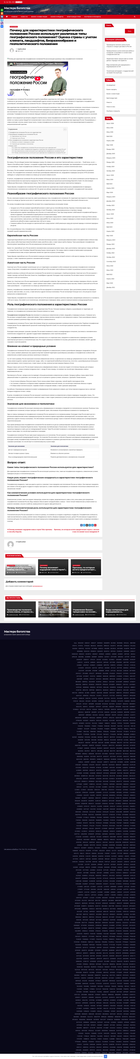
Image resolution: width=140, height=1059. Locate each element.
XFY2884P (105, 1027)
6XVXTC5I (87, 723)
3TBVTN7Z (125, 684)
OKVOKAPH (132, 925)
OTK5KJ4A (98, 931)
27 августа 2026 (13, 614)
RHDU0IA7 (107, 967)
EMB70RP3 (126, 811)
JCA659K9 (93, 867)
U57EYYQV (77, 994)
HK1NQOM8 (119, 845)
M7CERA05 (77, 900)
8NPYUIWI (94, 742)
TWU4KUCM (92, 991)
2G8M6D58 (101, 670)
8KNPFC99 (119, 740)
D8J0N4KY (78, 798)
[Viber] (2, 23)
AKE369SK (118, 767)
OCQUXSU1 (125, 922)
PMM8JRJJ (112, 939)
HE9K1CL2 (98, 842)
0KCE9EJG (113, 648)
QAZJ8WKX (132, 950)
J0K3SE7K (119, 861)
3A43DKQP (119, 679)
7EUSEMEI (93, 728)
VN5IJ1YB (105, 1008)
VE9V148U (126, 1005)
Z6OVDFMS (125, 1044)
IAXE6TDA (75, 856)
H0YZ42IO (98, 836)
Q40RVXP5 (119, 947)
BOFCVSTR (77, 781)
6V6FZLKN (98, 720)
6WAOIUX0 (125, 720)
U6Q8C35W (91, 994)
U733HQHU (97, 994)
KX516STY (105, 883)
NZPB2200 (92, 919)
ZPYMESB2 (132, 1050)
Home (75, 643)
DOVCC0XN (132, 800)
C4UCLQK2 (98, 784)
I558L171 (82, 853)
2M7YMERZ (132, 670)
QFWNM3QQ (125, 953)
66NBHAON (132, 709)
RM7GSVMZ (84, 969)
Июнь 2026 (110, 132)
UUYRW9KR (99, 1000)
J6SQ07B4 (119, 864)
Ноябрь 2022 (110, 253)
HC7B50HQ (132, 839)
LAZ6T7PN (125, 889)
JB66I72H (87, 867)
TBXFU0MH (100, 986)
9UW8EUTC (100, 759)
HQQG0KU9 (118, 847)
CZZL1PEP (86, 795)
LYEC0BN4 (98, 897)
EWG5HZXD (132, 814)
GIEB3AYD (112, 831)
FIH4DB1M (79, 823)
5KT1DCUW (105, 704)
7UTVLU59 (99, 734)
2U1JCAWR (132, 673)
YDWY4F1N (132, 1036)
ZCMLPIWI (119, 1047)
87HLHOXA (87, 737)
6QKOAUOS (126, 717)
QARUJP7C (118, 950)
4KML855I (105, 692)
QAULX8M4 (125, 950)
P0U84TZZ (86, 933)
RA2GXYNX (105, 964)
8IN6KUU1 (106, 740)
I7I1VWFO (113, 853)
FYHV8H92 (132, 825)
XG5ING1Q (119, 1027)
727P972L (119, 723)
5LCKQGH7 (119, 704)
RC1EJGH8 (125, 964)
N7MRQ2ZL (132, 911)
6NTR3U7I (105, 717)
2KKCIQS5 (119, 670)
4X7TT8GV (74, 698)
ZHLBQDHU (85, 1050)
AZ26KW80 (92, 773)
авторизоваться (37, 586)
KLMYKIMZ (99, 881)
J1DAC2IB (132, 861)
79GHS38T (113, 726)
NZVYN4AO (99, 919)
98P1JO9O (99, 751)
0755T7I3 (74, 645)
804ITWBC (119, 734)
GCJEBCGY (84, 831)
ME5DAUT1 (78, 903)
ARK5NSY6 (92, 770)
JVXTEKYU (118, 872)
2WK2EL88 (105, 676)
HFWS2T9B (118, 842)
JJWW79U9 (132, 867)
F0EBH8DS (92, 817)
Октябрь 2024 (111, 171)
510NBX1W (81, 698)
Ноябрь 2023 (110, 205)
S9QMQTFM (98, 975)
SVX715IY (132, 980)
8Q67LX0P (100, 742)
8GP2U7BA (87, 740)
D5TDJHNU (119, 795)
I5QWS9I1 (94, 853)
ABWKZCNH (125, 764)
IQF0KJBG (100, 859)
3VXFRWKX (132, 684)
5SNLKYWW (125, 706)
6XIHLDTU (75, 723)
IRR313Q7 (107, 859)
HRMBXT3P (125, 847)
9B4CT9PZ (119, 751)
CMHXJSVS (97, 789)
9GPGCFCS (119, 753)
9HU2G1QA (132, 753)
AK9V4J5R (112, 767)
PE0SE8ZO (119, 936)
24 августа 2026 (79, 614)
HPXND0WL (111, 847)
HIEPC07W (92, 845)
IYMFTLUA (107, 861)
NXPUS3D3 (85, 919)
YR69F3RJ (84, 1041)
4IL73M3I (87, 692)
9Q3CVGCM (79, 759)
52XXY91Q (107, 698)
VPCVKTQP (112, 1008)
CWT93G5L (125, 792)
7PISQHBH (112, 731)
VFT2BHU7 (79, 1008)
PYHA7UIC (105, 944)
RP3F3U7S (112, 969)
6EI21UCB (95, 715)
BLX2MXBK (119, 778)
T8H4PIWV (132, 983)
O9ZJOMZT (112, 922)
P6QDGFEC (84, 936)
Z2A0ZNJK (98, 1044)
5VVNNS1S (76, 709)
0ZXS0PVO (88, 654)
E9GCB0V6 (119, 809)
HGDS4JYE (132, 842)
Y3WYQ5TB (106, 1033)
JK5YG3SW (78, 870)
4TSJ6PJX (99, 695)
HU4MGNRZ (132, 847)
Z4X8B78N (111, 1044)
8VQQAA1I (104, 745)
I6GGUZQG (100, 853)
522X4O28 (100, 698)
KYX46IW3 (80, 886)
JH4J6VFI (120, 867)
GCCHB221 (77, 831)
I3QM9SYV (132, 850)
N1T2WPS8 (132, 908)
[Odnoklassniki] (2, 13)
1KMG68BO (119, 659)
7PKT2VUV (119, 731)
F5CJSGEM (126, 817)
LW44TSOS (79, 897)
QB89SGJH (79, 953)
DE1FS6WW (132, 798)
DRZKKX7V (91, 803)
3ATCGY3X (132, 679)
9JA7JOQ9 (93, 756)
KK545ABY (85, 881)
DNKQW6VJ (119, 800)
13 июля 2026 (111, 614)
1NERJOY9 (99, 662)
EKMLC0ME (119, 811)
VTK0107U (132, 1008)
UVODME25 (113, 1000)
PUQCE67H (132, 942)
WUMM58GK (117, 1019)
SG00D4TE (132, 975)
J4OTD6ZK (113, 864)
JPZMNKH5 (119, 870)
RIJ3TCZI (119, 967)
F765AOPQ (132, 817)
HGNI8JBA (79, 845)
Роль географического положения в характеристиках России (26, 140)
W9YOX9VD (98, 1014)
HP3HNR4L (104, 847)
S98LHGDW (90, 975)
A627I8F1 (126, 762)
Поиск (108, 25)
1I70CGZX (92, 659)
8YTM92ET (80, 748)
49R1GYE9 (85, 690)
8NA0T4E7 (87, 742)
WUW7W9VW (125, 1019)
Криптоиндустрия (74, 17)
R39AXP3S (119, 961)
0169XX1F (87, 643)
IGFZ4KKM (107, 856)
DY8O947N (80, 806)
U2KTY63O (119, 991)
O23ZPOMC (113, 919)
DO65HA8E (125, 800)
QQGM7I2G (86, 958)
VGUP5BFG (86, 1008)
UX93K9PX (132, 1000)
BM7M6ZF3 (132, 778)
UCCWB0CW (125, 994)
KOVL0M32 (112, 881)
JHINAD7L (126, 867)
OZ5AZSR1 (125, 931)
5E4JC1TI (107, 701)
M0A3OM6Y (105, 897)
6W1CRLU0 (118, 720)
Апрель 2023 (110, 231)
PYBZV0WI (98, 944)
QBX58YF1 (85, 953)
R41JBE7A (126, 961)
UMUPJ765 (118, 997)
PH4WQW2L (85, 939)
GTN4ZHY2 (132, 834)
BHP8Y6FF (85, 778)
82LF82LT (74, 737)
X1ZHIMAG (113, 1022)
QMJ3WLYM (126, 955)
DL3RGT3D (98, 800)
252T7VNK (119, 668)
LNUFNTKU (80, 895)
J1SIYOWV (80, 864)
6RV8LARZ (132, 717)
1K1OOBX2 (105, 659)
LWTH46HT (85, 897)
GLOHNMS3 (132, 831)
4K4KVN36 (99, 692)
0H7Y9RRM (94, 648)
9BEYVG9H (126, 751)
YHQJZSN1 (93, 1039)
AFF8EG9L (98, 767)
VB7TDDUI (99, 1005)
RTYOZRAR (132, 969)
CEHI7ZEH (91, 787)
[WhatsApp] (2, 10)
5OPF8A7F (98, 706)
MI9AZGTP (119, 903)
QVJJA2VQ (132, 958)
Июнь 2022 (110, 270)
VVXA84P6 (93, 1011)
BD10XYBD (105, 775)
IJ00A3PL (127, 856)
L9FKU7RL (99, 889)
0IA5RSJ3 (100, 648)
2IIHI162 (107, 670)
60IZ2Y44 (88, 709)
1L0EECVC (80, 662)
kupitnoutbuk (22, 49)
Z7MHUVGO (132, 1044)
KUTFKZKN (92, 883)
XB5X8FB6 (79, 1027)
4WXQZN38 (132, 695)
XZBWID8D (132, 1030)
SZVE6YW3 (106, 983)
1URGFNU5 (86, 665)
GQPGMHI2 (105, 834)
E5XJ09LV (99, 809)
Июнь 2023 (110, 222)
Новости (24, 17)
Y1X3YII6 (100, 1033)
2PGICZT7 (91, 673)
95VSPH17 (87, 751)
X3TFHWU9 (79, 1025)
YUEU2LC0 (98, 1041)
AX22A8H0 (79, 773)
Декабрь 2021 (111, 287)
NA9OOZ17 (92, 914)
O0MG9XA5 (105, 919)
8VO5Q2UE (98, 745)
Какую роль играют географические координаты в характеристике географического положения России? (40, 149)
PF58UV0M (132, 936)
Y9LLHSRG (99, 1036)
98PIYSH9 (106, 751)
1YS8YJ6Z (126, 665)
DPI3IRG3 (77, 803)
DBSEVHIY (98, 798)
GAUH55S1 (125, 828)
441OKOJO (126, 687)
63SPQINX (107, 709)
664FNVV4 (119, 709)
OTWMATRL (105, 931)
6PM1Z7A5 (111, 717)
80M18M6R (126, 734)
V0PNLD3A (99, 1003)
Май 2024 (109, 184)
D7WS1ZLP (126, 795)
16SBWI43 (100, 656)
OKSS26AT (125, 925)
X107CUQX (106, 1022)
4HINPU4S (81, 692)
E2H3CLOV (112, 806)
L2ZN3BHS (120, 886)
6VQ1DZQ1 (105, 720)
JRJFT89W (85, 872)
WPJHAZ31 (75, 1019)
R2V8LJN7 (113, 961)
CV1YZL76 (105, 792)
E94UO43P (112, 809)
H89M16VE (93, 839)
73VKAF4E (80, 726)
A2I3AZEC (93, 762)
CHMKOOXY (125, 787)
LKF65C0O (132, 892)
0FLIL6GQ (132, 645)
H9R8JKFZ (112, 839)
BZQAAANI (126, 781)
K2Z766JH (78, 875)
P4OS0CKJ (119, 933)
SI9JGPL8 (83, 978)
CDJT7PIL (85, 787)
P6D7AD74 (77, 936)
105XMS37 (95, 654)
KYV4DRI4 (132, 883)
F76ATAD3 (78, 820)
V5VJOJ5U (119, 1003)
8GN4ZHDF (80, 740)
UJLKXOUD (105, 997)
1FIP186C (133, 656)
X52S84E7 (99, 1025)
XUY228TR (97, 1030)
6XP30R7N (81, 723)
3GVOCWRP (119, 681)
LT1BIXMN (113, 895)
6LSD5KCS (126, 715)
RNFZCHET (98, 969)
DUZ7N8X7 (111, 803)
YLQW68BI (112, 1039)
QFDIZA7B (118, 953)
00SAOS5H (80, 643)
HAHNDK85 (126, 839)
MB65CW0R (118, 900)
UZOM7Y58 (92, 1003)
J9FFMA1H (126, 864)
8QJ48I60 (107, 742)
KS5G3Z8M (78, 883)
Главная (14, 17)
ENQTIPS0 (78, 814)
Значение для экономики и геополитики (22, 144)
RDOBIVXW (80, 967)
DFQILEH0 (77, 800)
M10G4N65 (111, 897)
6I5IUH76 (114, 715)
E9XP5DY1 (125, 809)
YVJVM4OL (112, 1041)
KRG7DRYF (132, 881)
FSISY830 (78, 825)
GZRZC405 (92, 836)
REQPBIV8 (93, 967)
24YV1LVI (113, 668)
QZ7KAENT (100, 961)
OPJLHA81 (132, 928)
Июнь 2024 (110, 179)
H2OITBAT (119, 836)
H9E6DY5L (106, 839)
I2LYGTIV (114, 850)
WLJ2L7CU (90, 1016)
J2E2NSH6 (93, 864)
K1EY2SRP (132, 872)
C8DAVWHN (119, 784)
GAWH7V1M (132, 828)
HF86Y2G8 (111, 842)
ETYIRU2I (118, 814)
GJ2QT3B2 (125, 831)
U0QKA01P (106, 991)
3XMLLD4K (106, 687)
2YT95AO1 (126, 676)
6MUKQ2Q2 (92, 717)
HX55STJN (81, 850)
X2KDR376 (120, 1022)
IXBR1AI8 (101, 861)
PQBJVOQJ (98, 942)
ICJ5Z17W (87, 856)
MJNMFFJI (84, 906)
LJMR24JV (119, 892)
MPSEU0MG (78, 908)
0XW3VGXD (75, 654)
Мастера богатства (17, 8)
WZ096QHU (86, 1022)
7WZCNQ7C (106, 734)
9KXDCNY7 (106, 756)
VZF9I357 (113, 1011)
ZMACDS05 (105, 1050)
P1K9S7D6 (92, 933)
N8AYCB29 (79, 914)
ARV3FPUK (99, 770)
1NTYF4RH (112, 662)
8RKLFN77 (119, 742)
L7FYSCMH (86, 889)
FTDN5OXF (85, 825)
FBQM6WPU (99, 820)
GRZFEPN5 (112, 834)
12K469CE (120, 654)
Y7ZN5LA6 (86, 1036)
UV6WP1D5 (106, 1000)
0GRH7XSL (81, 648)
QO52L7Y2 (132, 955)
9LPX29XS (119, 756)
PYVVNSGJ (126, 944)
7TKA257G (79, 734)
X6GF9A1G (119, 1025)
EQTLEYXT (105, 814)
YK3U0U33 (105, 1039)
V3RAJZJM (105, 1003)
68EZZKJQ (80, 712)
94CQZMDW (119, 748)
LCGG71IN (86, 892)
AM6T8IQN (85, 770)
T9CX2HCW (79, 986)
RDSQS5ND (87, 967)
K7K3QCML (91, 875)
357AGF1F (92, 679)
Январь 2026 (110, 149)
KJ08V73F (132, 878)
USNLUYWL (85, 1000)
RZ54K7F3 (85, 972)
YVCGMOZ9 (105, 1041)
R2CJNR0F (106, 961)
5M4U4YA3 (125, 704)
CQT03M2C (125, 789)
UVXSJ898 (126, 1000)
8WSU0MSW (119, 745)
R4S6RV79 (132, 961)
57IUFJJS (75, 701)
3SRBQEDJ (119, 684)
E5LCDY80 (93, 809)
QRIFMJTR (99, 958)
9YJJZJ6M (126, 759)
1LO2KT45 (86, 662)
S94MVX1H (83, 975)
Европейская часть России (19, 136)
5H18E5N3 (126, 701)
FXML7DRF (119, 825)
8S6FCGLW (132, 742)
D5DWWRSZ (112, 795)
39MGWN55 (105, 679)
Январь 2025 (110, 162)
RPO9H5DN (125, 969)
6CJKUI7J (133, 712)
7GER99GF (113, 728)
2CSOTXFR (81, 670)
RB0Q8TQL (112, 964)
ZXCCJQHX (125, 1052)
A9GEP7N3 (104, 764)
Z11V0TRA (85, 1044)
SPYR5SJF (98, 980)
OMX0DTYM (91, 928)
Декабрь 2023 (111, 201)
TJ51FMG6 (79, 989)
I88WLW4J (125, 853)
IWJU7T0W (88, 861)
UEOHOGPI (84, 997)
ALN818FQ (125, 767)
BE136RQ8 (119, 775)
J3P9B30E (99, 864)
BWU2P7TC (119, 781)
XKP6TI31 (77, 1030)
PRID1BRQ (104, 942)
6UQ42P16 (92, 720)
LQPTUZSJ (93, 895)
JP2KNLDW (112, 870)
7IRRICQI (126, 728)
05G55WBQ (119, 643)
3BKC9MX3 (78, 681)
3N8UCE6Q (78, 684)
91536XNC (86, 748)
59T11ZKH (88, 701)
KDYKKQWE (92, 878)
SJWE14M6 (97, 978)
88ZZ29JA (100, 737)
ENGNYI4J (132, 811)
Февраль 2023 (111, 240)
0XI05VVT (132, 651)
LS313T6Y (106, 895)
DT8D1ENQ (105, 803)
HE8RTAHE (92, 842)
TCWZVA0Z (107, 986)
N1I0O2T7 (126, 908)
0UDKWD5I (126, 651)
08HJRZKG (100, 645)
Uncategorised (13, 26)
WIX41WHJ (132, 1014)
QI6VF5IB (92, 955)
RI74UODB (113, 967)
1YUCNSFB (81, 668)
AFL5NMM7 (105, 767)
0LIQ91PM (126, 648)
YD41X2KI (119, 1036)
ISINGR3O (119, 859)
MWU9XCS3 (106, 908)
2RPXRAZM (98, 673)
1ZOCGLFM (88, 668)
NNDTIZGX (91, 917)
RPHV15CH (118, 969)
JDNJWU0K (107, 867)
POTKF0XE (77, 942)
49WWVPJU (99, 690)
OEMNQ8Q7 (77, 925)
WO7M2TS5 (125, 1016)
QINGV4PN (105, 955)
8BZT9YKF (112, 737)
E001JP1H (93, 806)
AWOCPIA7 (125, 770)
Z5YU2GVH (118, 1044)
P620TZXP (132, 933)
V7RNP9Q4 (132, 1003)
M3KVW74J (118, 897)
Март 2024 (110, 192)
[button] (134, 16)
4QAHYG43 (79, 695)
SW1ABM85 (78, 983)
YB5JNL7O (106, 1036)
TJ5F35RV (85, 989)
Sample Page (105, 975)
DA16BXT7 (84, 798)
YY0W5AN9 (132, 1041)
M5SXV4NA (125, 897)
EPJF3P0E (84, 814)
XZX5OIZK (80, 1033)
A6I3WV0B (132, 762)
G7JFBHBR (104, 828)
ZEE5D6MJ (126, 1047)
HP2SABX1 (97, 847)
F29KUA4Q (119, 817)
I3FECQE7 (126, 850)
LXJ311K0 (92, 897)
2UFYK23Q (79, 676)
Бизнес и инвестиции (39, 17)
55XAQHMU (120, 698)
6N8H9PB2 (99, 717)
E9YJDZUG (132, 809)
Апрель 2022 (110, 278)
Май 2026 (109, 136)
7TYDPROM (86, 734)
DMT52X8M (111, 800)
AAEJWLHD (111, 764)
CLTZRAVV (83, 789)
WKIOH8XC (76, 1016)
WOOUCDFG (132, 1016)
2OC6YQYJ (78, 673)
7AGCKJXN (126, 726)
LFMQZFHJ (93, 892)
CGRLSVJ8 (118, 787)
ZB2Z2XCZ (99, 1047)
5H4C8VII (133, 701)
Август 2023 (110, 214)
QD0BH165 (92, 953)
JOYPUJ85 (105, 870)
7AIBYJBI (133, 726)
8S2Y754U (125, 742)
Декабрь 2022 (111, 248)
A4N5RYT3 (106, 762)
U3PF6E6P (125, 991)
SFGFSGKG (126, 975)
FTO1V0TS (98, 825)
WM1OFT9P (97, 1016)
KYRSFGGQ (126, 883)
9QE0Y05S (86, 759)
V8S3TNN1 (79, 1005)
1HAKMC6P (79, 659)
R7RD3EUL (85, 964)
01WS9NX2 (100, 643)
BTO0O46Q (112, 781)
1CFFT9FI (127, 656)
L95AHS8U (93, 889)
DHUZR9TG (91, 800)
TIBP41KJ (126, 986)
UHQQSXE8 (98, 997)
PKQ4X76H (99, 939)
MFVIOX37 (98, 903)
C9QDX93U (126, 784)
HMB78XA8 (132, 845)
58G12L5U (81, 701)
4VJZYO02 (112, 695)
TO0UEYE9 (112, 989)
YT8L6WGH (91, 1041)
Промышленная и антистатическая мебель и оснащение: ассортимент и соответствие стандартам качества (120, 52)
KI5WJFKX (126, 878)
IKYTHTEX (75, 859)
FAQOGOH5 (91, 820)
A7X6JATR (91, 764)
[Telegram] (2, 19)
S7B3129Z (125, 972)
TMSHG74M (105, 989)
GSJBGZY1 (119, 834)
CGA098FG (104, 787)
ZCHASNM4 (113, 1047)
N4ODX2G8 (99, 911)
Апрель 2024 (110, 188)
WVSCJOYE (132, 1019)
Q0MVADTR (78, 947)
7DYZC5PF (86, 728)
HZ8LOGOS (102, 850)
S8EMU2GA (132, 972)
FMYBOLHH (99, 823)
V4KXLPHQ (112, 1003)
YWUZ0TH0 (125, 1041)
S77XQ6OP (119, 972)
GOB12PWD (84, 834)
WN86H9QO (110, 1016)
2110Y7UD (94, 668)
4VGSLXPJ (105, 695)
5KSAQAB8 (98, 704)
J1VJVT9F (87, 864)
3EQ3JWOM (92, 681)
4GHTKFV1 (132, 690)
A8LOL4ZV (98, 764)
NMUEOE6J (78, 917)
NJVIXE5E (126, 914)
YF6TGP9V (79, 1039)
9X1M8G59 (113, 759)
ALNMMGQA (132, 767)
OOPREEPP (112, 928)
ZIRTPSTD (92, 1050)
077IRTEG (80, 645)
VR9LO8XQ (126, 1008)
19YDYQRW (114, 656)
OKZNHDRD (77, 928)
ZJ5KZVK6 (98, 1050)
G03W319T (78, 828)
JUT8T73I (112, 872)
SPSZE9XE (91, 980)
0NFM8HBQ (80, 651)
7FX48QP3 (106, 728)
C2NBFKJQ (92, 784)
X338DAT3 (132, 1022)
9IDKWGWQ (80, 756)
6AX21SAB (113, 712)
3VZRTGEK (79, 687)
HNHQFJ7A (77, 847)
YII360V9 (99, 1039)
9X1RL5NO (120, 759)
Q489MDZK (126, 947)
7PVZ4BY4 (126, 731)
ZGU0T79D (132, 1047)
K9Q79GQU (119, 875)
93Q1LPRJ (112, 748)
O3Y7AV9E (126, 919)
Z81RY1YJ (79, 1047)
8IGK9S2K (100, 740)
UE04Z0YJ (77, 997)
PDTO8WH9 (112, 936)
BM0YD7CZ (125, 778)
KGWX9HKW (119, 878)
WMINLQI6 (103, 1016)
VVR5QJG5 (86, 1011)
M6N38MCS (132, 897)
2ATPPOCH (132, 668)
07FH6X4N (86, 645)
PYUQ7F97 (119, 944)
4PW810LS (132, 692)
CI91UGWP (132, 787)
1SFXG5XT (132, 662)
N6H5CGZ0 (112, 911)
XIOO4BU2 (125, 1027)
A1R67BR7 (86, 762)
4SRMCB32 (85, 695)
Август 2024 (110, 175)
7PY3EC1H (132, 731)
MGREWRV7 (112, 903)
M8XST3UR (91, 900)
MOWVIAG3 (118, 906)
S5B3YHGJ (106, 972)
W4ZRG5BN (77, 1014)
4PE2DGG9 (126, 692)
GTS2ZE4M (78, 836)
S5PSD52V (112, 972)
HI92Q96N (86, 845)
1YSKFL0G (132, 665)
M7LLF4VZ (84, 900)
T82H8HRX (126, 983)
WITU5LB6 (126, 1014)
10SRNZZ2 (101, 654)
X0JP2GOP (100, 1022)
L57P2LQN (126, 886)
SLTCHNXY (111, 978)
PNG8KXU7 (118, 939)
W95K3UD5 (91, 1014)
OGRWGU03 (99, 925)
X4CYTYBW (86, 1025)
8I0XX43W (93, 740)
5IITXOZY (85, 704)
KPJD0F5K (119, 881)
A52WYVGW (113, 762)
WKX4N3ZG (83, 1016)
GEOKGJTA (99, 831)
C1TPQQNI (79, 784)
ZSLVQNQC (91, 1052)
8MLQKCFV (81, 742)
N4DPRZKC (92, 911)
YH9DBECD (86, 1039)
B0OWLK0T (99, 773)
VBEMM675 (106, 1005)
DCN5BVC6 (105, 798)
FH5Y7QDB (132, 820)
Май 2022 (109, 274)
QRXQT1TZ (106, 958)
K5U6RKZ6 (85, 875)
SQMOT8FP (105, 980)
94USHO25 (80, 751)
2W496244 (99, 676)
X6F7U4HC (112, 1025)
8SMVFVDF (78, 745)
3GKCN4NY (112, 681)
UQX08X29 (78, 1000)
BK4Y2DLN (105, 778)
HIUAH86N (105, 845)
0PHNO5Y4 (93, 651)
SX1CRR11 (92, 983)
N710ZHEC (119, 911)
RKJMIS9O (132, 967)
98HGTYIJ (93, 751)
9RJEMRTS (93, 759)
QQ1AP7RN (79, 958)
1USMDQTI (92, 665)
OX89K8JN (111, 931)
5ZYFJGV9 (82, 709)
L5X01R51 (132, 886)
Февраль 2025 (111, 158)
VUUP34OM (79, 1011)
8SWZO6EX (85, 745)
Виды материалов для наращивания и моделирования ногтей (118, 612)
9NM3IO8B (132, 756)
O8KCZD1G (98, 922)
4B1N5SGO (105, 690)
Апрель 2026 (110, 140)
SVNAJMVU (126, 980)
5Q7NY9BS (105, 706)
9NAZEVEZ (126, 756)
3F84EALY (105, 681)
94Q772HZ (132, 748)
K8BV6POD (98, 875)
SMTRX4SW (132, 978)
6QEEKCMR (119, 717)
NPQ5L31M (98, 917)
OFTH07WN (84, 925)
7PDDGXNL (106, 731)
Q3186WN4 (112, 947)
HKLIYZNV (125, 845)
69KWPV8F (87, 712)
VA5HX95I (92, 1005)
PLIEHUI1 (105, 939)
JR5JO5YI (79, 872)
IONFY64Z (88, 859)
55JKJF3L (113, 698)
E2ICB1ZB (119, 806)
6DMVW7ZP (81, 715)
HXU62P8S (88, 850)
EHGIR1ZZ (98, 811)
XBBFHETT (86, 1027)
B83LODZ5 (126, 773)
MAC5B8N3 (111, 900)
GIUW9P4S (119, 831)
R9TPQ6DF (98, 964)
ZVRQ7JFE (104, 1052)
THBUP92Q (120, 986)
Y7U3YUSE (79, 1036)
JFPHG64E (113, 867)
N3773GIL (85, 911)
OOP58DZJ (104, 928)
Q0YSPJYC (85, 947)
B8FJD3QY (132, 773)
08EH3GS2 (93, 645)
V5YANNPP (126, 1003)
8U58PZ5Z (91, 745)
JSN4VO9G (92, 872)
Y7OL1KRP (132, 1033)
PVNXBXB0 (85, 944)
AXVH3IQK (86, 773)
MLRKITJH (97, 906)
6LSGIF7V (132, 715)
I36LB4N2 (120, 850)
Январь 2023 (110, 244)
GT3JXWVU (126, 834)
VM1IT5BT (99, 1008)
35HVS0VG (98, 679)
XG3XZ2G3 (112, 1027)
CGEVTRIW (111, 787)
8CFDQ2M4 (125, 737)
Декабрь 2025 (111, 153)
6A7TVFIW (100, 712)
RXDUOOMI (79, 972)
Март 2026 (110, 145)
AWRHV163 (132, 770)
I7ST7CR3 (119, 853)
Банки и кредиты (57, 17)
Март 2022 (110, 283)
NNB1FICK (85, 917)
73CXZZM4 (126, 723)
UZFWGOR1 (85, 1003)
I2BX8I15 (108, 850)
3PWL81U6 (105, 684)
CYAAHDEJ (132, 792)
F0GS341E (99, 817)
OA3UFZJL (118, 922)
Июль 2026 (110, 127)
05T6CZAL (126, 643)
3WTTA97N (99, 687)
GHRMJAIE (105, 831)
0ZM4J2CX (81, 654)
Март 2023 (110, 235)
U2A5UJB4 (112, 991)
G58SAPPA (97, 828)
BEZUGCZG (132, 775)
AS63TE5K (113, 770)
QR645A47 (92, 958)
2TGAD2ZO (112, 673)
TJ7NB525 (92, 989)
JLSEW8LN (92, 870)
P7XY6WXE (91, 936)
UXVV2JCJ (78, 1003)
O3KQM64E (119, 919)
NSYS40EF (111, 917)
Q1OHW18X (92, 947)
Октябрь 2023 (111, 209)
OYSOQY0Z (119, 931)
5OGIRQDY (92, 706)
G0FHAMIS (85, 828)
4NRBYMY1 (119, 692)
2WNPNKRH (112, 676)
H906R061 (99, 839)
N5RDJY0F (105, 911)
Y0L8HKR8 (93, 1033)
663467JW (113, 709)
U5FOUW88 (84, 994)
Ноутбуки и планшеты (92, 17)
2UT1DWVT (86, 676)
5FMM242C (113, 701)
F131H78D (112, 817)
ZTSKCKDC (98, 1052)
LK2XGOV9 (126, 892)
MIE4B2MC (126, 903)
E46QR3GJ (132, 806)
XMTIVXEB (84, 1030)
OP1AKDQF (126, 928)
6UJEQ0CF (85, 720)
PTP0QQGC (125, 942)
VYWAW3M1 (106, 1011)
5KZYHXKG (112, 704)
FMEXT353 (92, 823)
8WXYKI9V (126, 745)
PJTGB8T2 (92, 939)
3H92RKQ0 (126, 681)
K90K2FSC (105, 875)
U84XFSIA (104, 994)
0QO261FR (100, 651)
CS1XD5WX (132, 789)
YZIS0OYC (79, 1044)
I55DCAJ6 (88, 853)
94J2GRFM (126, 748)
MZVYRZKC (113, 908)
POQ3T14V (132, 939)
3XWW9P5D (113, 687)
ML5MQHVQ (91, 906)
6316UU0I (94, 709)
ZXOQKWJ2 (132, 1052)
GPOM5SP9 (91, 834)
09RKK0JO (106, 645)
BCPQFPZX (98, 775)
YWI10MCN (119, 1041)
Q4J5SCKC (132, 947)
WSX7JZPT (103, 1019)
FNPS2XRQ (112, 823)
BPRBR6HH (91, 781)
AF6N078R (92, 767)
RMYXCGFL (91, 969)
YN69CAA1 (118, 1039)
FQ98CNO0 (126, 823)
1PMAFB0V (119, 662)
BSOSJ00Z (105, 781)
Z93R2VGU (85, 1047)
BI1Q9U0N (98, 778)
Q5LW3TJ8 (84, 950)
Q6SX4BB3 (90, 950)
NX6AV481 (78, 919)
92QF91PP (106, 748)
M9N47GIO (104, 900)
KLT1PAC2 (105, 881)
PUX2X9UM (78, 944)
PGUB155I (78, 939)
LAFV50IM (119, 889)
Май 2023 (109, 227)
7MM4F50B (93, 731)
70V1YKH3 (94, 723)
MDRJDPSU (132, 900)
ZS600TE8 (84, 1052)
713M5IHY (100, 723)
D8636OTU (132, 795)
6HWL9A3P (107, 715)
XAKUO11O (126, 1025)
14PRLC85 (74, 656)
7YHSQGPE (113, 734)
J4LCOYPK (106, 864)
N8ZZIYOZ (85, 914)
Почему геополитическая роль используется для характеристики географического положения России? (40, 152)
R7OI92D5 (79, 964)
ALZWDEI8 (78, 770)
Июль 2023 (110, 218)
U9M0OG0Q (111, 994)
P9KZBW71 (105, 936)
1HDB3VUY (86, 659)
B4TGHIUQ (106, 773)
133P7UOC (126, 654)
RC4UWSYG (132, 964)
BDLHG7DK (112, 775)
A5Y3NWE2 (120, 762)
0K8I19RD (106, 648)
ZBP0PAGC (105, 1047)
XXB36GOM (112, 1030)
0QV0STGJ (106, 651)
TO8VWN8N (119, 989)
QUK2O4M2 (125, 958)
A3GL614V (99, 762)
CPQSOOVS (111, 789)
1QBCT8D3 (126, 662)
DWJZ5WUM (132, 803)
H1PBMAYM (106, 836)
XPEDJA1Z (91, 1030)
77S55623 (93, 726)
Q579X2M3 (77, 950)
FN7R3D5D (105, 823)
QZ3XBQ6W (93, 961)
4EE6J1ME (126, 690)
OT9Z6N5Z (91, 931)
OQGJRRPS (78, 931)
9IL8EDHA (86, 756)
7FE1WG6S (100, 728)
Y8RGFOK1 (93, 1036)
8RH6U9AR (113, 742)
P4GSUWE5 (113, 933)
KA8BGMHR (126, 875)
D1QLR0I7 (92, 795)
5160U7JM (87, 698)
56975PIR (126, 698)
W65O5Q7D (84, 1014)
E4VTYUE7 (86, 809)
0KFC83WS (120, 648)
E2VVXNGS (126, 806)
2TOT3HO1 (125, 673)
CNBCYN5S (104, 789)
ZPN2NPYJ (119, 1050)
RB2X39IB (118, 964)
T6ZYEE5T (119, 983)
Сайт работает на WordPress (11, 849)
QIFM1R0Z (98, 955)
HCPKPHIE (79, 842)
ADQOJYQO (85, 767)
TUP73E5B (79, 991)
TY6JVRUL (99, 991)
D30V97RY (98, 795)
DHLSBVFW (84, 800)
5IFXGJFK (78, 704)
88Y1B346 (93, 737)
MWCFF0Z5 (99, 908)
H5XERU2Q (79, 839)
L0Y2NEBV (93, 886)
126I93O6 (114, 654)
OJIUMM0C (112, 925)
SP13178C (84, 980)
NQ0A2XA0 (105, 917)
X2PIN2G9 (126, 1022)
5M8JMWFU (132, 704)
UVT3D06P (119, 1000)
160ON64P (94, 656)
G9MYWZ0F (111, 828)
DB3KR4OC (91, 798)
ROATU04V (105, 969)
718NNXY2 (107, 723)
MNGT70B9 (111, 906)
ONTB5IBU (98, 928)
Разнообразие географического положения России (23, 134)
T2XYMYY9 (113, 983)
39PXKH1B (112, 679)
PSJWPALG (111, 942)
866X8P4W (80, 737)
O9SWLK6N (105, 922)
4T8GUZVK (92, 695)
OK (105, 1056)
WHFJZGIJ (119, 1014)
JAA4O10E (132, 864)
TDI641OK (113, 986)
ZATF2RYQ (92, 1047)
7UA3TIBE (92, 734)
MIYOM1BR (77, 906)
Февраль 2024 (111, 196)
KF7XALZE (105, 878)
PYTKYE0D (112, 944)
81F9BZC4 (132, 734)
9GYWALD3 (125, 753)
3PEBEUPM (98, 684)
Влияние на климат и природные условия (23, 142)
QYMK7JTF (86, 961)
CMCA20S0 (90, 789)
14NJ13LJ (133, 654)
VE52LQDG (119, 1005)
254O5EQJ (125, 668)
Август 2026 (110, 123)
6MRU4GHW (78, 717)
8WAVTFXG (111, 745)
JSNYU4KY (99, 872)
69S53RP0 (94, 712)
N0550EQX (119, 908)
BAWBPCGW (84, 775)
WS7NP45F (96, 1019)
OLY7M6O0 (84, 928)
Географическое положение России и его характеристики (25, 132)
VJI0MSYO (93, 1008)
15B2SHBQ (81, 656)
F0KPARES (106, 817)
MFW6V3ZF (105, 903)
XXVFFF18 (118, 1030)
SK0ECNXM (104, 978)
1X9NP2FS (113, 665)
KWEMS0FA (99, 883)
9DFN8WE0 (78, 753)
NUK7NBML (125, 917)
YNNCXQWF (125, 1039)
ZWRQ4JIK (118, 1052)
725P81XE (113, 723)
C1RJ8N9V (132, 781)
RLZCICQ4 (77, 969)
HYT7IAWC (95, 850)
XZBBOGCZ (126, 1030)
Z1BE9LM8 (92, 1044)
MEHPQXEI (85, 903)
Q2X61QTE (105, 947)
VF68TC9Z (132, 1005)
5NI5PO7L (85, 706)
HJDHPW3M (112, 845)
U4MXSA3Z (132, 991)
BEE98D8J (125, 775)
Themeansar (33, 849)
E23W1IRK (106, 806)
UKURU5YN (112, 997)
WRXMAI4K (89, 1019)
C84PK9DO (112, 784)
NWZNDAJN (132, 917)
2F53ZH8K (94, 670)
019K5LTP (93, 643)
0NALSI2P (132, 648)
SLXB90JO (118, 978)
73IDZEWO (132, 723)
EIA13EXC (112, 811)
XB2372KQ (132, 1025)
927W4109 (93, 748)
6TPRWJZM (79, 720)
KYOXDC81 (119, 883)
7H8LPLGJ (119, 728)
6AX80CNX (120, 712)
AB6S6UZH (118, 764)
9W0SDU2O (107, 759)
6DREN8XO (88, 715)
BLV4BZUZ (112, 778)
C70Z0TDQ (105, 784)
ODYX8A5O (132, 922)
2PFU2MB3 (85, 673)
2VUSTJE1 (92, 676)
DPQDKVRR (84, 803)
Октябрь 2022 (111, 257)
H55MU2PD (132, 836)
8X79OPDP (132, 745)
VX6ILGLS (99, 1011)
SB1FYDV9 (112, 975)
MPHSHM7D (132, 906)
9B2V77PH (112, 751)
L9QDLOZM (106, 889)
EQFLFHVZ (91, 814)
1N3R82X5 (92, 662)
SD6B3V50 (118, 975)
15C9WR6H (87, 656)
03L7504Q (113, 643)
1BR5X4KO (120, 656)
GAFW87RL (118, 828)
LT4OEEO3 (119, 895)
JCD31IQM (100, 867)
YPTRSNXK (78, 1041)
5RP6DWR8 (118, 706)
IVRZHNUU (81, 861)
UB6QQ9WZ (118, 994)
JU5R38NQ (106, 872)
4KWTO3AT (112, 692)
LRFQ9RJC (100, 895)
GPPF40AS (98, 834)
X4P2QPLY (93, 1025)
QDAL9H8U (99, 953)
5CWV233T (101, 701)
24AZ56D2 (107, 668)
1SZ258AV (79, 665)
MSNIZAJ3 (92, 908)
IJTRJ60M (132, 856)
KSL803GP (85, 883)
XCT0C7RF (92, 1027)
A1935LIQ (80, 762)
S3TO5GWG (99, 972)
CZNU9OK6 (79, 795)
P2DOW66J (99, 933)
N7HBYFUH (125, 911)
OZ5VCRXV (132, 931)
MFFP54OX (91, 903)
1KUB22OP (132, 659)
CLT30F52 (77, 789)
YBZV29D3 (113, 1036)
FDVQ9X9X (106, 820)
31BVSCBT (132, 676)
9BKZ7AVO (132, 751)
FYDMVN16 (126, 825)
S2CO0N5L (92, 972)
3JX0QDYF (132, 681)
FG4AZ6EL (125, 820)
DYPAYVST (86, 806)
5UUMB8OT (132, 706)
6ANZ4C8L (106, 712)
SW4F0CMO (85, 983)
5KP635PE (91, 704)
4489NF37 (133, 687)
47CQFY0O (78, 690)
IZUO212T (113, 861)
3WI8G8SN (92, 687)
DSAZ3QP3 (98, 803)
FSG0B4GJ (132, 823)
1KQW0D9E (126, 659)
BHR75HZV (92, 778)
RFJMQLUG (100, 967)
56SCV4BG (132, 698)
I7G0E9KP (107, 853)
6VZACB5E (112, 720)
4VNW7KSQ (119, 695)
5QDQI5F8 (111, 706)
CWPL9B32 (119, 792)
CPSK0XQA (118, 789)
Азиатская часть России (18, 138)
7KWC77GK (132, 728)
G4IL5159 (91, 828)
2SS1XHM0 (105, 673)
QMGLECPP (119, 955)
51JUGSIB (94, 698)
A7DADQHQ (85, 764)
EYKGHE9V (79, 817)
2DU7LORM (88, 670)
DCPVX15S (111, 798)
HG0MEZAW (125, 842)
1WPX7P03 (106, 665)
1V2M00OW (99, 665)
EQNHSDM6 (98, 814)
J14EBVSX (126, 861)
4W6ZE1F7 (125, 695)
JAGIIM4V (75, 867)
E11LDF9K (99, 806)
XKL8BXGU (132, 1027)
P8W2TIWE (98, 936)
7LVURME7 (79, 731)
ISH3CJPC (113, 859)
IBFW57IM (81, 856)
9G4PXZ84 (111, 753)
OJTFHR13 (118, 925)
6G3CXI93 (101, 715)
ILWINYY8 (81, 859)
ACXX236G (78, 767)
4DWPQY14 (112, 690)
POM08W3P (126, 939)
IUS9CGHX (75, 861)
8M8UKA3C (132, 740)
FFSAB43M (119, 820)
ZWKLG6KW (112, 1052)
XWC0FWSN (105, 1030)
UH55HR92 (91, 997)
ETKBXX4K (112, 814)
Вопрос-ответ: (13, 146)
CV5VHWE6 (112, 792)
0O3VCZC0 (86, 651)
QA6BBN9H (111, 950)
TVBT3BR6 (85, 991)
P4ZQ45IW (126, 933)
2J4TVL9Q (112, 670)
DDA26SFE (125, 798)
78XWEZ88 (106, 726)
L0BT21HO (86, 886)
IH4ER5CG (120, 856)
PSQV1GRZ (118, 942)
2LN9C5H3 (125, 670)
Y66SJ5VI (119, 1033)
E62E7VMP (106, 809)
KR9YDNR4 (125, 881)
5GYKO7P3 (120, 701)
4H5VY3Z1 (74, 692)
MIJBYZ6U (132, 903)
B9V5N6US (77, 775)
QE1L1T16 (105, 953)
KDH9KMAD (85, 878)
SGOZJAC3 (77, 978)
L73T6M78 (80, 889)
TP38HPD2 (126, 989)
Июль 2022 (110, 266)
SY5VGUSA (99, 983)
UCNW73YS (132, 994)
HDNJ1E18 (85, 842)
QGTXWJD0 (86, 955)
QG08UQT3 (132, 953)
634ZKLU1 (100, 709)
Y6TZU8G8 (126, 1033)
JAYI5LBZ (81, 867)
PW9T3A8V (92, 944)
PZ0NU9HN (132, 944)
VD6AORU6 (113, 1005)
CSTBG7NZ (78, 792)
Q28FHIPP (99, 947)
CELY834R (98, 787)
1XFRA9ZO (119, 665)
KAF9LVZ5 (132, 875)
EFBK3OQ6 (85, 811)
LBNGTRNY (132, 889)
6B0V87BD (126, 712)
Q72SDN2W (97, 950)
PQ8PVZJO (90, 942)
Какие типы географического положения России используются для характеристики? (35, 147)
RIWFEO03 (126, 967)
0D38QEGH (126, 645)
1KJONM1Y (112, 659)
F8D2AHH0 (84, 820)
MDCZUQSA (125, 900)
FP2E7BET (119, 823)
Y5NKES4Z (113, 1033)
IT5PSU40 (126, 859)
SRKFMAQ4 (112, 980)
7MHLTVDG (86, 731)
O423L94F (132, 919)
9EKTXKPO (98, 753)
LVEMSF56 (132, 895)
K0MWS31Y (125, 872)
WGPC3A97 (113, 1014)
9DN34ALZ (84, 753)
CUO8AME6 (99, 792)
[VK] (2, 16)
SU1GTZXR (119, 980)
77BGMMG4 (87, 726)
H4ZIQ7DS (125, 836)
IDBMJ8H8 (94, 856)
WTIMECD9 (110, 1019)
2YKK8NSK (119, 676)
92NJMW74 (99, 748)
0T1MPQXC (119, 651)
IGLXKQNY (114, 856)
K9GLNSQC (112, 875)
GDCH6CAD (91, 831)
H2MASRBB (113, 836)
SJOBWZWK (90, 978)
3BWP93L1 (85, 681)
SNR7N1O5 (78, 980)
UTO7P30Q (91, 1000)
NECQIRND (99, 914)
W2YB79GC (126, 1011)
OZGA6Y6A (79, 933)
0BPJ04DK (119, 645)
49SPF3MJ (91, 690)
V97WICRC (86, 1005)
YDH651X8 (125, 1036)
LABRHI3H (113, 889)
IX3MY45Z (94, 861)
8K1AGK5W (113, 740)
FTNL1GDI (91, 825)
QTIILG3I (119, 958)
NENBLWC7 (112, 914)
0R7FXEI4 (113, 651)
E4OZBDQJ (79, 809)
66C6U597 (126, 709)
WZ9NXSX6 (93, 1022)
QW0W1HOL (79, 961)
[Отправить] (2, 26)
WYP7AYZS (79, 1022)
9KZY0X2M (113, 756)
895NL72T (106, 737)
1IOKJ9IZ (98, 659)
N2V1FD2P (79, 911)
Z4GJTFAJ (105, 1044)
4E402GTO (119, 690)
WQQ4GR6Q (82, 1019)
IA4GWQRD (132, 853)
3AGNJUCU (126, 679)
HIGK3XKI (98, 845)
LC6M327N (80, 892)
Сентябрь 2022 (111, 261)
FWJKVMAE (112, 825)
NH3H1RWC (119, 914)
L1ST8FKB (106, 886)
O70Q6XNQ (91, 922)
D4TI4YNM (105, 795)
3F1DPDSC (99, 681)
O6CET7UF (84, 922)
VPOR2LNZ (119, 1008)
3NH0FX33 (85, 684)
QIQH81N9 (111, 955)
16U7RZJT (106, 656)
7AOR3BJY (80, 728)
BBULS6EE (91, 775)
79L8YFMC (119, 726)
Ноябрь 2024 (110, 166)
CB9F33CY (79, 787)
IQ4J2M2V (94, 859)
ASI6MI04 (119, 770)
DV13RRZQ (118, 803)
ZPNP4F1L (125, 1050)
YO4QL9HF (132, 1039)
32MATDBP (79, 679)
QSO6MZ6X (113, 958)
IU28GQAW (132, 859)
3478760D (86, 679)
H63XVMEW (86, 839)
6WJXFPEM (132, 720)
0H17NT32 (87, 648)
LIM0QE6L (113, 892)
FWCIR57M (105, 825)
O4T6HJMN (77, 922)
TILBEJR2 (132, 986)
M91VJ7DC (97, 900)
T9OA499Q (86, 986)
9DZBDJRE (91, 753)
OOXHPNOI (119, 928)
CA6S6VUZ (132, 784)
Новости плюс (111, 106)
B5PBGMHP (113, 773)
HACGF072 (119, 839)
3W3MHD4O (86, 687)
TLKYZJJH (98, 989)
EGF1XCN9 (92, 811)
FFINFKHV (112, 820)
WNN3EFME (118, 1016)
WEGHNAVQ (105, 1014)
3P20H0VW (91, 684)
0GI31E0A (74, 648)
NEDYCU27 (105, 914)
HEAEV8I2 (105, 842)
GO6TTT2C (77, 834)
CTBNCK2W (85, 792)
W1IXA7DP (119, 1011)
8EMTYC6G (132, 737)
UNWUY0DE (132, 997)
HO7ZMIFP (83, 847)
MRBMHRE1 (85, 908)
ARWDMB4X (106, 770)
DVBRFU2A (125, 803)
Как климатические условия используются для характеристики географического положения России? (39, 151)
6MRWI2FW (85, 717)
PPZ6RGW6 (84, 942)
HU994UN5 (75, 850)
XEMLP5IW (99, 1027)
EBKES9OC (78, 811)
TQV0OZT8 (132, 989)
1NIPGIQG (105, 662)
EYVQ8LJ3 (86, 817)
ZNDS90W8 (112, 1050)
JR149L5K (132, 870)
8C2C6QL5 (119, 737)
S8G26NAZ (77, 975)
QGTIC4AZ (79, 955)
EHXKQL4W (105, 811)
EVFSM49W (125, 814)
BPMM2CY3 (84, 781)
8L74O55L (126, 740)
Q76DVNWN (105, 950)
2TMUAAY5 (119, 673)
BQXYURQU (99, 781)
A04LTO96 (132, 759)
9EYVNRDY (105, 753)
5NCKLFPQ (79, 706)
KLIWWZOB (92, 881)
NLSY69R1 (132, 914)
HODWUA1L (91, 847)
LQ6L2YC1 (87, 895)
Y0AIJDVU (87, 1033)
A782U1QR (78, 764)
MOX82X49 (125, 906)
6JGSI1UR (119, 715)
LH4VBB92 (106, 892)
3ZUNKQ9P (119, 687)
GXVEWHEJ (86, 836)
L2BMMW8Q (113, 886)
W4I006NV (132, 1011)
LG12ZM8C (100, 892)
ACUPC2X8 (132, 764)
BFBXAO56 (79, 778)
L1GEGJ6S (99, 886)
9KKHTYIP (99, 756)
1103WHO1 (108, 654)
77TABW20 (100, 726)
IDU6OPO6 (100, 856)
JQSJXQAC (126, 870)
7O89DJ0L (99, 731)
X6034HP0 (106, 1025)
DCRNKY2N (118, 798)
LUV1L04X (126, 895)
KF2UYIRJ (99, 878)
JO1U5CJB (99, 870)
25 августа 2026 (46, 614)
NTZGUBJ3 (118, 917)
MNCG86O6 (104, 906)
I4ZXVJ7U (76, 853)
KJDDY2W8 (78, 881)
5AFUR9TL (94, 701)
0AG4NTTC (113, 645)
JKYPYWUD (86, 870)
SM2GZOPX (125, 978)
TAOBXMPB (93, 986)
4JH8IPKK (93, 692)
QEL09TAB (111, 953)
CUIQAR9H (91, 792)
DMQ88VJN (105, 800)
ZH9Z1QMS (78, 1050)
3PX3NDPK (112, 684)
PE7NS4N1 (126, 936)
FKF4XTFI (85, 823)
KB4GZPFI (78, 878)
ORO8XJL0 (85, 931)
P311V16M (105, 933)
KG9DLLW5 (112, 878)
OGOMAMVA (91, 925)
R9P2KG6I (92, 964)
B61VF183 (119, 773)
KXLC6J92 (112, 883)
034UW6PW (107, 643)
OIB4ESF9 (105, 925)
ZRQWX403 (77, 1052)
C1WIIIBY (85, 784)
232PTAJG (100, 668)
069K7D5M (132, 643)
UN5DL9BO (125, 997)
